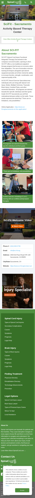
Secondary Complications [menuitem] (13, 326)
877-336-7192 (7, 465)
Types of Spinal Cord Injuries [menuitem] (14, 322)
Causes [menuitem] (7, 329)
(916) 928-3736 (15, 246)
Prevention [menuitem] (8, 388)
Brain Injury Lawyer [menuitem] (11, 403)
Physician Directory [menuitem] (11, 378)
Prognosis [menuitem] (8, 337)
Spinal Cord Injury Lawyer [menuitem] (13, 400)
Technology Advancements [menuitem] (13, 385)
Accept (22, 490)
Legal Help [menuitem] (8, 340)
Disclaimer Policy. (5, 495)
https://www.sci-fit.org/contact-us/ (21, 266)
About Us (4, 425)
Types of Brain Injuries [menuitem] (12, 352)
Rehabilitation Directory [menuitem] (12, 381)
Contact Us (8, 456)
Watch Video (18, 226)
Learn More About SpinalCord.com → (13, 450)
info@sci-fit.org (15, 250)
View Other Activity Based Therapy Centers (17, 39)
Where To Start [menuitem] (9, 411)
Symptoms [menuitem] (8, 333)
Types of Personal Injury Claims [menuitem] (15, 407)
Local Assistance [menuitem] (10, 414)
